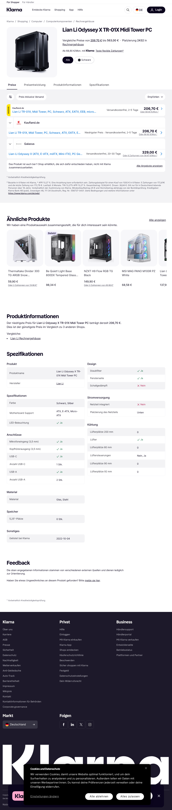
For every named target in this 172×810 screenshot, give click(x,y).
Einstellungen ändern (44, 796)
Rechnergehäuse (73, 44)
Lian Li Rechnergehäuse (25, 338)
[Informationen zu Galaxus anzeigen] (10, 144)
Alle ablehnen (99, 796)
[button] (139, 10)
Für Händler (28, 2)
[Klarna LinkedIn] (72, 725)
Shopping (59, 9)
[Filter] (10, 96)
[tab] (12, 84)
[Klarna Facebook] (64, 725)
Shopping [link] (22, 21)
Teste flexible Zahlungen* (110, 50)
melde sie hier (92, 580)
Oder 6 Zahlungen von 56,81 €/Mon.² (140, 155)
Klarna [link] (10, 21)
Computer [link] (36, 21)
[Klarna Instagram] (90, 725)
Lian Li (59, 383)
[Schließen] (146, 768)
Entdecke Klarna (41, 9)
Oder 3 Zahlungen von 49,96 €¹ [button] (98, 285)
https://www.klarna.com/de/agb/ (24, 193)
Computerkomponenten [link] (59, 21)
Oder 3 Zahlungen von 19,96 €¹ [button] (22, 285)
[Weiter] (160, 258)
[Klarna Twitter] (81, 725)
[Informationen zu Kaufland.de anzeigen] (10, 122)
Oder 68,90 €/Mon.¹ (149, 111)
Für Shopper (13, 2)
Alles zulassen (130, 796)
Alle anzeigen (157, 220)
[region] (87, 784)
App (71, 9)
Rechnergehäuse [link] (85, 21)
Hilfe (80, 9)
